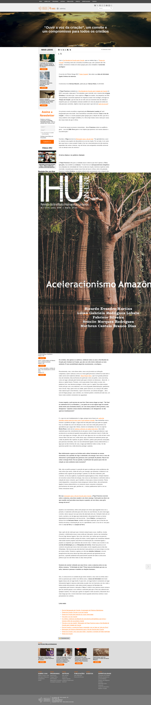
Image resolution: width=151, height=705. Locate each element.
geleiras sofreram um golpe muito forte (86, 429)
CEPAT (39, 680)
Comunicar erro (64, 638)
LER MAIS (43, 69)
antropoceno (87, 314)
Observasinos (53, 675)
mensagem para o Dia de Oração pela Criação (77, 496)
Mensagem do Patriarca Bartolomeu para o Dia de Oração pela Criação (83, 629)
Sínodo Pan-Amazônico (103, 686)
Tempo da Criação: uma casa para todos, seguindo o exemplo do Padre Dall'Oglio (86, 631)
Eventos (78, 1)
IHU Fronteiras (53, 678)
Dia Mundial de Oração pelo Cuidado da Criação (93, 91)
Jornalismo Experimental (67, 680)
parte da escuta (103, 104)
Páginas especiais (66, 678)
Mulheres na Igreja (102, 688)
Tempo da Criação (67, 633)
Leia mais (42, 358)
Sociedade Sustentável (55, 681)
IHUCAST (64, 681)
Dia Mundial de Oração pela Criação (73, 60)
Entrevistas (64, 677)
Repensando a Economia (56, 680)
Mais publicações (78, 675)
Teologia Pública (54, 677)
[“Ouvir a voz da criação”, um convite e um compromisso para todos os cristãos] (70, 50)
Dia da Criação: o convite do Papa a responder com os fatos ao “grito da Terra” (85, 627)
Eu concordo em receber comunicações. (48, 133)
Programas (55, 1)
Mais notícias (65, 675)
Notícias (63, 1)
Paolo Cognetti (83, 74)
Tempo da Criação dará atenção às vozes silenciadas (77, 614)
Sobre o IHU (47, 1)
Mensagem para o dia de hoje (84, 139)
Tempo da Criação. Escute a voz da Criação (75, 612)
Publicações (70, 1)
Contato (94, 1)
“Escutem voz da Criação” (69, 616)
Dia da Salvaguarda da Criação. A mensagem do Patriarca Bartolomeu (82, 610)
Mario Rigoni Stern (86, 376)
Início (40, 1)
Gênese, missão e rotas (43, 675)
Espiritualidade (86, 1)
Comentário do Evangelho (104, 675)
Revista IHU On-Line (79, 677)
